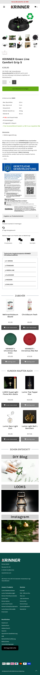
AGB (3, 636)
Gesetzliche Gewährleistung (9, 633)
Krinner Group (24, 604)
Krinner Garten (6, 601)
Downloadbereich (25, 606)
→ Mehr (4, 159)
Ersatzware (5, 612)
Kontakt (22, 590)
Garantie (4, 631)
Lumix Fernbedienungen (8, 593)
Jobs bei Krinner (24, 598)
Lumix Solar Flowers (7, 604)
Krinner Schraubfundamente (10, 606)
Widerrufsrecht (6, 628)
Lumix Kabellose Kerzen (8, 590)
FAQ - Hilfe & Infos (25, 593)
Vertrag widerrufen (10, 648)
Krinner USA (23, 601)
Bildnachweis (5, 641)
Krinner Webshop (19, 671)
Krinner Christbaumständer (9, 596)
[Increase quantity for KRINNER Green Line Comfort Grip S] (14, 82)
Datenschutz (5, 625)
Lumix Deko (5, 598)
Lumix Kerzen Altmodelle (8, 609)
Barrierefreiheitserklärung (9, 639)
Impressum (5, 623)
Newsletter (23, 609)
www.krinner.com (6, 573)
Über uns (22, 596)
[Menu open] (4, 7)
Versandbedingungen (8, 644)
